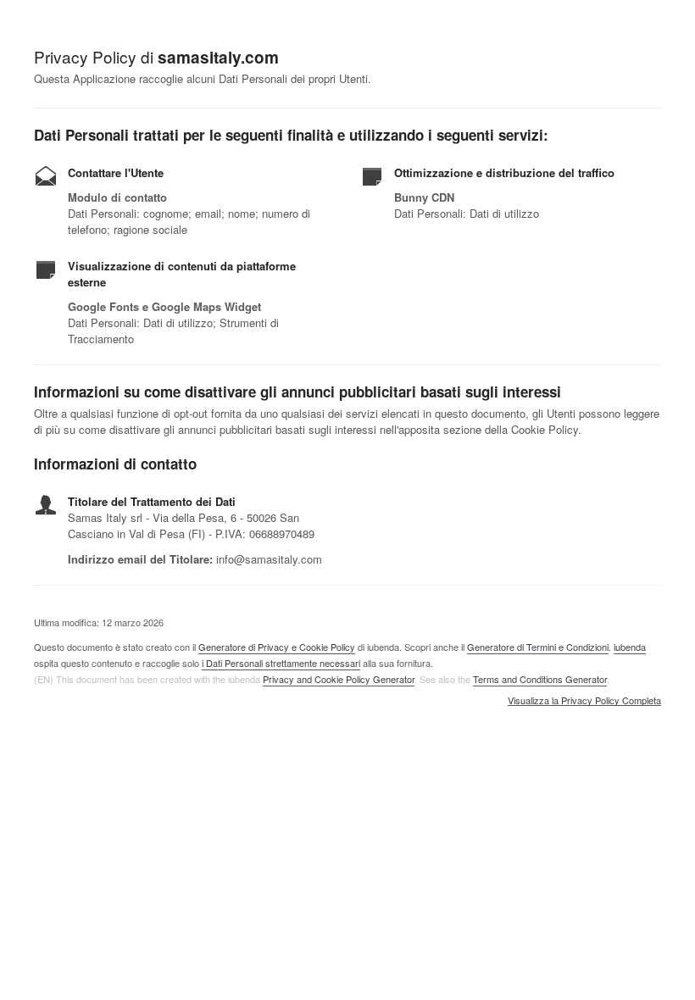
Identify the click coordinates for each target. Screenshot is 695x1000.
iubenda (630, 646)
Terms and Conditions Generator (540, 679)
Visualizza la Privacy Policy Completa (584, 701)
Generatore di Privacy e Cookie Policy (276, 646)
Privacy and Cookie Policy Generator (338, 679)
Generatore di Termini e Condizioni (538, 646)
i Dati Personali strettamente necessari (281, 662)
